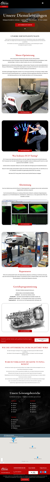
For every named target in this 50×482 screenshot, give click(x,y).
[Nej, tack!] (48, 478)
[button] (42, 3)
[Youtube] (43, 472)
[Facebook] (41, 472)
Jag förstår (25, 479)
